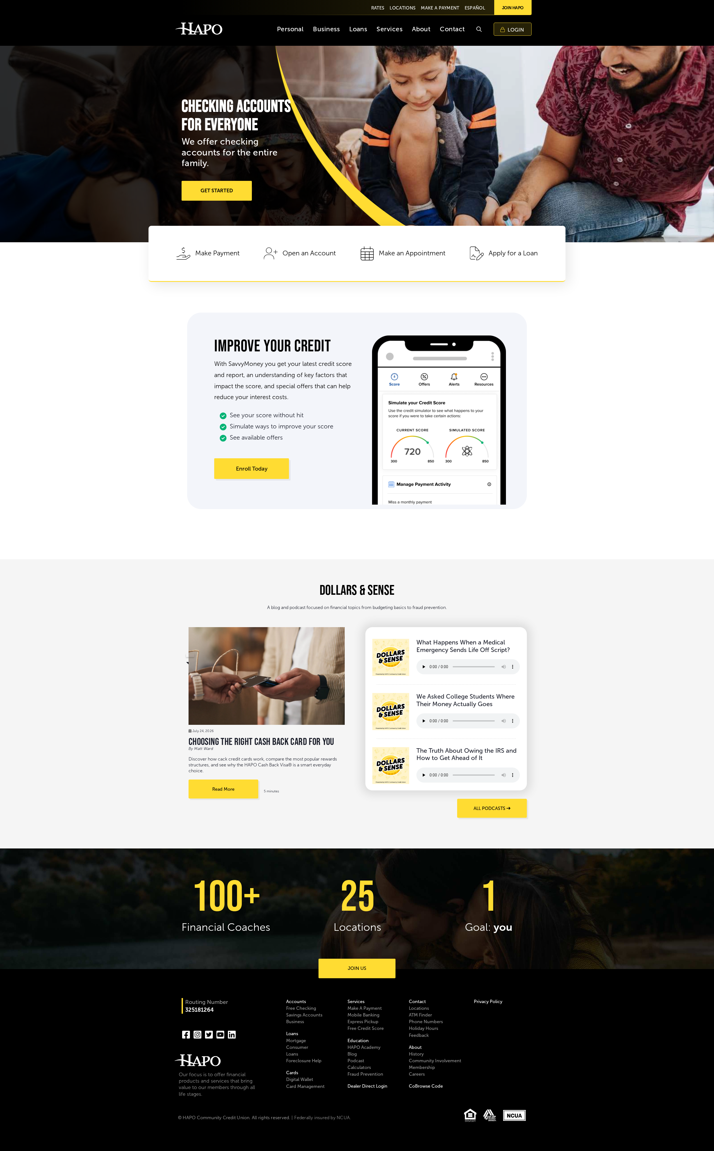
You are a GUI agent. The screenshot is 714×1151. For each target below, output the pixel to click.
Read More (223, 789)
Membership (422, 1067)
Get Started (217, 190)
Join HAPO (513, 7)
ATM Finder (420, 1015)
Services (356, 1001)
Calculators (359, 1067)
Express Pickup (363, 1021)
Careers (417, 1074)
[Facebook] (186, 1034)
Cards (292, 1072)
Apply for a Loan (513, 253)
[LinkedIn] (232, 1034)
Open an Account (309, 253)
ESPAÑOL (475, 8)
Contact (417, 1001)
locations (403, 8)
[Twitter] (209, 1034)
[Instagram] (197, 1034)
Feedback (419, 1035)
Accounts (296, 1001)
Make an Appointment (412, 253)
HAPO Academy (364, 1047)
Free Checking (301, 1008)
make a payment (440, 8)
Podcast (356, 1060)
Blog (352, 1054)
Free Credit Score (366, 1028)
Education (358, 1040)
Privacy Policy (488, 1001)
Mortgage (296, 1040)
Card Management (305, 1086)
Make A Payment (365, 1008)
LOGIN (516, 30)
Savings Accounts (304, 1015)
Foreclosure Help (304, 1060)
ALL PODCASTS (490, 808)
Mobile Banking (363, 1015)
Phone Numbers (426, 1021)
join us (357, 968)
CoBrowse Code (426, 1086)
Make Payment (217, 253)
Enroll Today (251, 469)
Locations (419, 1008)
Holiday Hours (423, 1028)
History (416, 1054)
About (415, 1047)
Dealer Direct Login (367, 1086)
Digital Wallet (299, 1079)
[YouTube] (220, 1034)
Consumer (297, 1047)
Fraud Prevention (365, 1074)
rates (378, 8)
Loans (292, 1033)
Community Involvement (435, 1060)
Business (295, 1021)
